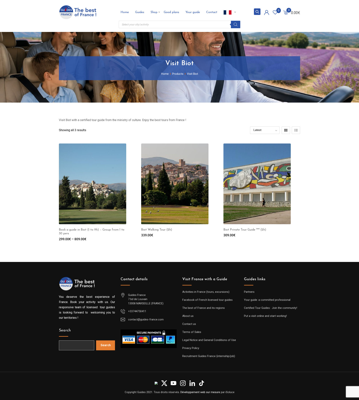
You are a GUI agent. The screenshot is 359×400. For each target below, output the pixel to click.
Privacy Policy (190, 348)
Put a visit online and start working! (265, 316)
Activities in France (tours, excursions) (205, 292)
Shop (154, 12)
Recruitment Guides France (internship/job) (208, 356)
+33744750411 (137, 311)
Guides (139, 12)
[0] (285, 12)
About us (188, 316)
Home (125, 12)
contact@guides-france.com (146, 319)
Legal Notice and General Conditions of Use (209, 340)
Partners (249, 292)
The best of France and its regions (203, 308)
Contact (211, 12)
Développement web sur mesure (200, 392)
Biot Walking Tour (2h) (156, 229)
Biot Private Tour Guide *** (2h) (244, 229)
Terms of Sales (191, 332)
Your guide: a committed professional (267, 300)
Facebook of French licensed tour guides (207, 300)
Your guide (192, 12)
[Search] (235, 24)
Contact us (189, 324)
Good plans (171, 12)
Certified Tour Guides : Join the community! (270, 308)
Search (65, 330)
